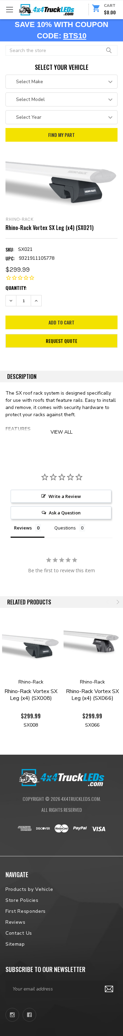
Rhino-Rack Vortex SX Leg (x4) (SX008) (30, 695)
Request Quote (61, 340)
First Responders (25, 911)
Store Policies (22, 900)
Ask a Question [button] (65, 513)
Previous (108, 602)
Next (117, 602)
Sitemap (15, 944)
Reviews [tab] (23, 528)
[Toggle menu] (9, 9)
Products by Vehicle (29, 889)
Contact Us (18, 933)
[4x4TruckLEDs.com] (61, 776)
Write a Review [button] (65, 496)
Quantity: (16, 287)
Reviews (15, 922)
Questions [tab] (65, 528)
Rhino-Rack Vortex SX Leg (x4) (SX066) (92, 695)
